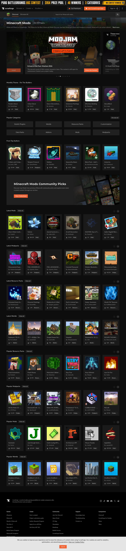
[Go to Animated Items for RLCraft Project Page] (15, 297)
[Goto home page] (8, 8)
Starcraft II (10, 527)
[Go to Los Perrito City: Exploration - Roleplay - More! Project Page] (91, 473)
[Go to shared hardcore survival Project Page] (53, 227)
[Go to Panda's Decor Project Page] (15, 99)
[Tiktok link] (104, 501)
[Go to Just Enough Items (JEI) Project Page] (34, 438)
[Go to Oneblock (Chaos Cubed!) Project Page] (15, 473)
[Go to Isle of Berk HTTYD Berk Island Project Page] (72, 473)
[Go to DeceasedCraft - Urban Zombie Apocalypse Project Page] (34, 403)
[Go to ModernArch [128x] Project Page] (53, 297)
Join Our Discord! (58, 515)
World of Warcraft (12, 521)
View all (20, 211)
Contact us (79, 521)
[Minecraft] (8, 14)
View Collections (20, 196)
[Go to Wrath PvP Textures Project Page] (110, 297)
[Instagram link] (101, 501)
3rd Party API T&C (35, 527)
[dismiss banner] (123, 3)
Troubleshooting (80, 518)
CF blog (55, 521)
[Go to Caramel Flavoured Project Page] (72, 262)
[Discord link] (111, 501)
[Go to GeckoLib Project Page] (15, 438)
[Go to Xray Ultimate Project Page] (91, 368)
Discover (15, 14)
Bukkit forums (57, 530)
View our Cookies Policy (76, 542)
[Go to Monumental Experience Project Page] (110, 262)
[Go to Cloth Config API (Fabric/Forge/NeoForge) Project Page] (53, 438)
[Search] (118, 14)
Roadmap (55, 527)
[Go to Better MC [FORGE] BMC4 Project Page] (53, 403)
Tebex (100, 521)
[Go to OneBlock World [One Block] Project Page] (110, 473)
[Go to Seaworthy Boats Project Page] (72, 157)
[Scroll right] (117, 211)
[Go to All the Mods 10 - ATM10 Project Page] (15, 403)
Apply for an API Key (35, 524)
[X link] (115, 501)
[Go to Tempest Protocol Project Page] (34, 157)
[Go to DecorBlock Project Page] (110, 99)
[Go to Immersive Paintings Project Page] (72, 99)
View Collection (104, 70)
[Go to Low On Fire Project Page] (110, 368)
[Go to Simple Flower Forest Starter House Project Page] (53, 333)
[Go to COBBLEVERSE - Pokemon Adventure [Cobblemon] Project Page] (91, 403)
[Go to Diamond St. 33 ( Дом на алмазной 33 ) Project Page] (91, 333)
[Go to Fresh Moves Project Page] (34, 368)
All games (9, 515)
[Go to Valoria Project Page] (34, 227)
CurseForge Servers (58, 533)
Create (28, 8)
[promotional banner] (63, 3)
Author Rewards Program (37, 521)
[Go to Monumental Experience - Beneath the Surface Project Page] (15, 262)
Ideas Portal (56, 518)
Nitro (100, 524)
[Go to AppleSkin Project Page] (110, 438)
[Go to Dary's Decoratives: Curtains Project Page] (53, 99)
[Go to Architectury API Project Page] (72, 438)
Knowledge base (80, 515)
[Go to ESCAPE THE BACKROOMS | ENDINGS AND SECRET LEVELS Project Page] (110, 333)
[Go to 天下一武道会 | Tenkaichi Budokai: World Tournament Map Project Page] (34, 333)
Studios (38, 8)
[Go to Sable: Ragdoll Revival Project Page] (110, 227)
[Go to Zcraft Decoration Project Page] (72, 227)
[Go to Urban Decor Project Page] (34, 99)
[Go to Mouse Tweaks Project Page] (91, 438)
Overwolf (101, 515)
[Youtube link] (108, 501)
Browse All (24, 14)
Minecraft (9, 518)
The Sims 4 (10, 524)
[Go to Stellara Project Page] (53, 157)
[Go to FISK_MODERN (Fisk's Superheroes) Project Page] (34, 262)
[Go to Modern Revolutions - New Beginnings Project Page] (91, 262)
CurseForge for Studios (105, 518)
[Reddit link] (118, 501)
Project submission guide (37, 518)
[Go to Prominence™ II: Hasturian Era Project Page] (72, 403)
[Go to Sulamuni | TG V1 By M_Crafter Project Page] (15, 333)
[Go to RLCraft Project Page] (110, 403)
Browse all (115, 118)
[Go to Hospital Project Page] (72, 333)
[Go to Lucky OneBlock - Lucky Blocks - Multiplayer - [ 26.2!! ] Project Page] (53, 473)
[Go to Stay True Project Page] (72, 368)
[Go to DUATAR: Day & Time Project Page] (91, 227)
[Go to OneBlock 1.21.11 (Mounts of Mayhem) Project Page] (34, 473)
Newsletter (56, 524)
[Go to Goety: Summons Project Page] (91, 297)
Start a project (34, 515)
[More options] (122, 8)
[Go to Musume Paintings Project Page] (34, 297)
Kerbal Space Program (13, 530)
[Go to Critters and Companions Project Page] (15, 157)
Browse (19, 8)
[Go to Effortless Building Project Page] (91, 99)
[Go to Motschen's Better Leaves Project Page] (53, 368)
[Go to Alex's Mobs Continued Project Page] (15, 227)
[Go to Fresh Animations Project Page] (15, 368)
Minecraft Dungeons (12, 533)
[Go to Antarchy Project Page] (110, 157)
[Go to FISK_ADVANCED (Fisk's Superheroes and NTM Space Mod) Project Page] (53, 262)
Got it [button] (63, 546)
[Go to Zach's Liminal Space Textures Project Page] (72, 297)
